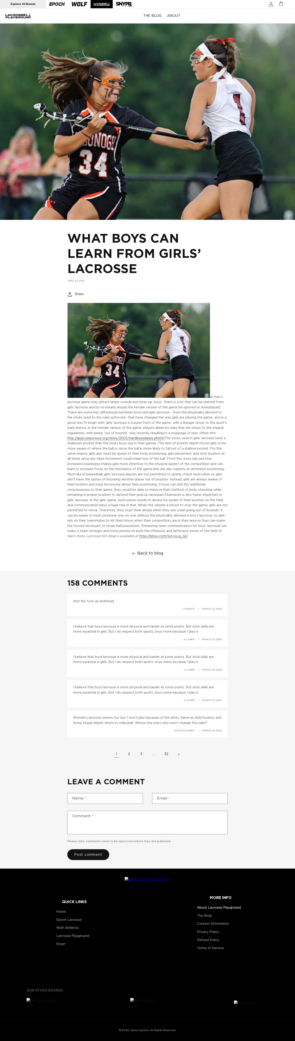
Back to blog (150, 553)
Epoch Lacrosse (69, 920)
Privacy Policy (208, 932)
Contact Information (213, 923)
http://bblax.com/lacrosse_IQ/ (163, 536)
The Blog (204, 915)
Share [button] (79, 294)
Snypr (60, 944)
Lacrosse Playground (72, 936)
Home (61, 911)
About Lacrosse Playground (219, 907)
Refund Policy (208, 940)
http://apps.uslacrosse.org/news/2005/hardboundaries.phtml (115, 438)
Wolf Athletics (67, 928)
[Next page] (179, 754)
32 (166, 754)
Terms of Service (210, 948)
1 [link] (116, 754)
